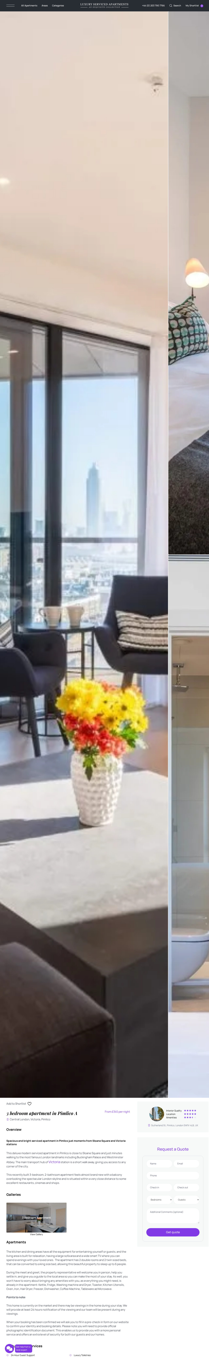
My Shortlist (192, 5)
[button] (175, 6)
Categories (58, 5)
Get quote (173, 1232)
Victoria (54, 1162)
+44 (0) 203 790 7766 (153, 5)
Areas (45, 5)
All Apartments (29, 5)
